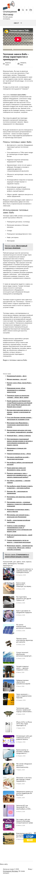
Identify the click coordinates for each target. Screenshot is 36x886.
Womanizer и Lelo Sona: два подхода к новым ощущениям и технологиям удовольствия (24, 781)
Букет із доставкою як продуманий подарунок (24, 611)
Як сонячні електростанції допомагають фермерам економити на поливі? (24, 627)
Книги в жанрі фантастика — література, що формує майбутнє (24, 585)
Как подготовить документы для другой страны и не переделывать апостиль (24, 599)
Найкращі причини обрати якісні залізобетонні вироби (23, 682)
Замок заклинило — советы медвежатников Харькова (23, 695)
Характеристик (8, 565)
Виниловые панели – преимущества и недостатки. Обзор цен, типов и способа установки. (20, 547)
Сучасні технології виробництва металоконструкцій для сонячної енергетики (23, 655)
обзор (5, 563)
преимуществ (12, 563)
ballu (11, 561)
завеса (18, 561)
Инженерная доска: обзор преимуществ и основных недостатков (16, 390)
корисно (28, 561)
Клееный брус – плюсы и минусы (19, 435)
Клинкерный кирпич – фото (16, 376)
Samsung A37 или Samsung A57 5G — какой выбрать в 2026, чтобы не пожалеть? (23, 808)
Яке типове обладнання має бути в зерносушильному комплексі (24, 766)
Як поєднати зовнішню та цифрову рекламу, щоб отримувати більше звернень (24, 571)
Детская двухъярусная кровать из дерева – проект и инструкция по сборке (19, 412)
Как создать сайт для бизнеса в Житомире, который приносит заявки (24, 821)
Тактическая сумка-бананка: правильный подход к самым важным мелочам (24, 710)
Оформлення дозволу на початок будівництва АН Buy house (24, 793)
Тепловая (20, 563)
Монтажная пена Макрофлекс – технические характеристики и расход (18, 424)
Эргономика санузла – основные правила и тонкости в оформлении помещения (19, 504)
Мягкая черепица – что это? (17, 379)
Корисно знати (7, 567)
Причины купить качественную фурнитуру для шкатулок (24, 640)
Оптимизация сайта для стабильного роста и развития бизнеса (24, 737)
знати (23, 561)
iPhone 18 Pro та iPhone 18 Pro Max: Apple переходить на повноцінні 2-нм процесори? (24, 725)
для (14, 561)
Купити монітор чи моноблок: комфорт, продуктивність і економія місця (22, 752)
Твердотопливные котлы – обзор (19, 453)
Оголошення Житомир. (10, 871)
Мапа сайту (4, 864)
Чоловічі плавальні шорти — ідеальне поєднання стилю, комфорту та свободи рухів (23, 670)
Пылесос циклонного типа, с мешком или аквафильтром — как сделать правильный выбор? (19, 475)
